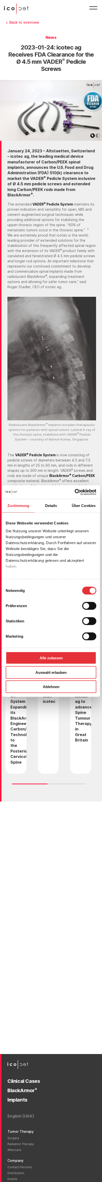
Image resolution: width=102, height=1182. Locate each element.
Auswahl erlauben (51, 672)
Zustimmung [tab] (18, 506)
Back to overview (24, 22)
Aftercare (14, 1150)
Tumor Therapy (20, 1131)
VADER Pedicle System (52, 204)
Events (12, 1179)
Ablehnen (51, 687)
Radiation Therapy (20, 1144)
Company (15, 1160)
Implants (17, 1100)
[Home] (17, 8)
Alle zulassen (51, 658)
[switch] (89, 606)
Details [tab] (51, 506)
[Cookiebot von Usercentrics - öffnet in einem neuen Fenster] (74, 492)
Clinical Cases (23, 1081)
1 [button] (87, 229)
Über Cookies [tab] (84, 506)
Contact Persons (19, 1167)
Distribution (15, 1173)
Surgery (13, 1138)
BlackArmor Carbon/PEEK (72, 475)
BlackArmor (22, 1090)
